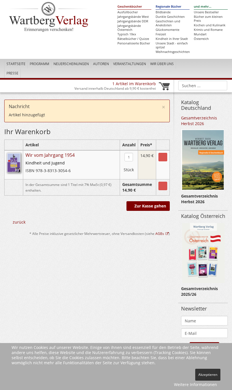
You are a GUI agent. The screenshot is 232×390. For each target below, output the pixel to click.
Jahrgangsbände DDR (132, 21)
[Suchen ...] (221, 85)
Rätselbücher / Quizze (133, 39)
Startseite (16, 63)
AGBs (159, 233)
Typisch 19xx (126, 34)
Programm (39, 63)
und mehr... (202, 6)
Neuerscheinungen (71, 63)
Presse (12, 73)
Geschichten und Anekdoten (168, 23)
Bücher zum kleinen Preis (208, 19)
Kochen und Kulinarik (209, 25)
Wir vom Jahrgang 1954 (50, 155)
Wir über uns (162, 63)
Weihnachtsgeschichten (173, 52)
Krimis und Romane (208, 30)
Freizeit (161, 34)
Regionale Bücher (168, 6)
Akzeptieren (207, 374)
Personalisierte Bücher (133, 43)
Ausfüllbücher (127, 12)
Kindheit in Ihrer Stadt (172, 39)
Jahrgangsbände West (133, 17)
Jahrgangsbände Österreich (129, 28)
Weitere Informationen (195, 384)
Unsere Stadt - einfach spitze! (172, 45)
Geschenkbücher (129, 6)
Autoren (101, 63)
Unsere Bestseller (206, 12)
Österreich (201, 39)
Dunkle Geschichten (170, 17)
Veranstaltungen (129, 63)
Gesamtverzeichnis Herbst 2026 (199, 120)
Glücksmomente (167, 30)
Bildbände (163, 12)
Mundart (200, 34)
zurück (19, 222)
